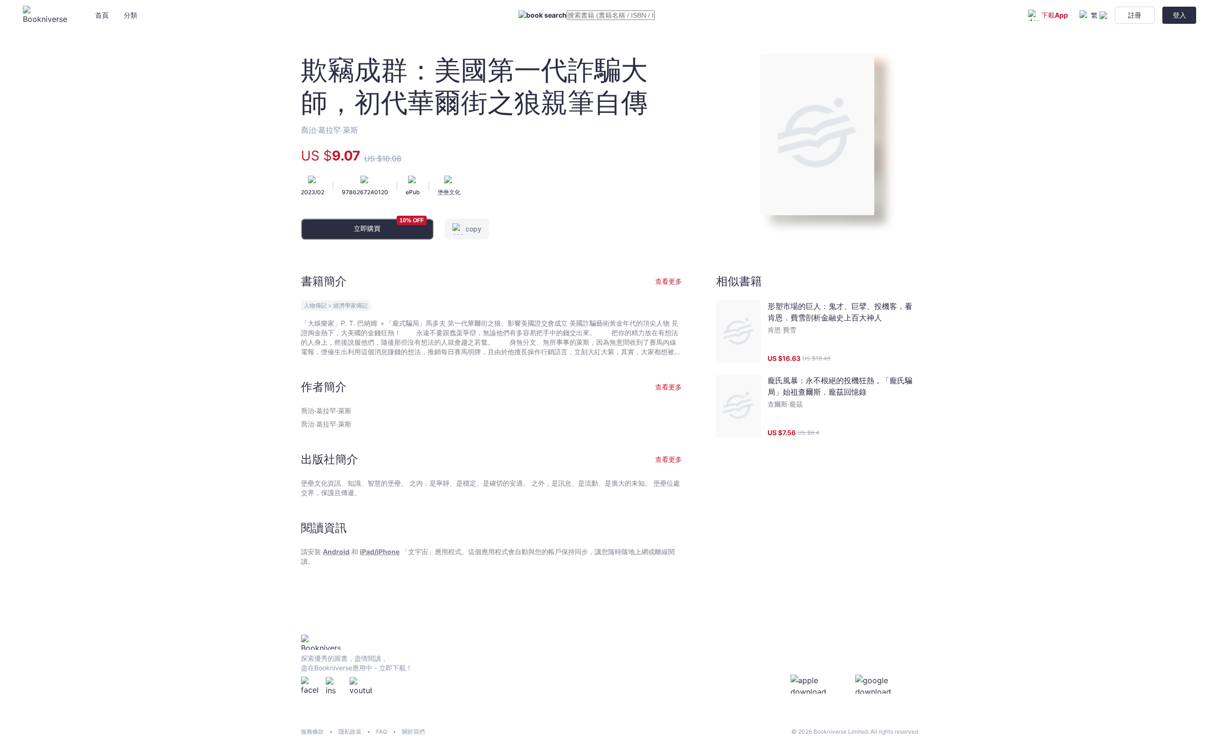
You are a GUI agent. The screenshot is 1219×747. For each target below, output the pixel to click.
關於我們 (413, 731)
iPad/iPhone (380, 552)
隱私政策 (350, 731)
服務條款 (312, 731)
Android (336, 552)
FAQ (381, 731)
